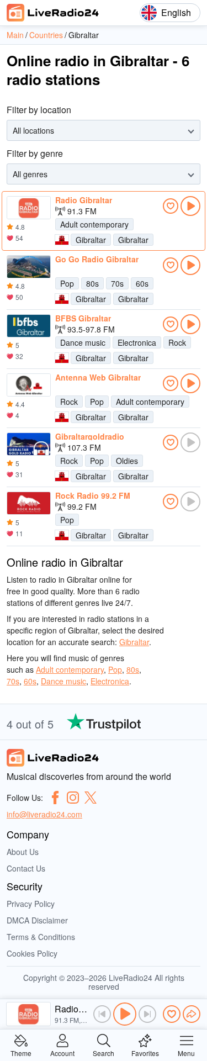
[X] (90, 797)
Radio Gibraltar (83, 200)
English (176, 12)
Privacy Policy (31, 903)
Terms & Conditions (41, 936)
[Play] (124, 1014)
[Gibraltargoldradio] (29, 444)
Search (103, 1052)
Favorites (145, 1052)
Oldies (127, 460)
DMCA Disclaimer (37, 920)
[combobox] (14, 130)
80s (92, 283)
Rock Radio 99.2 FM (92, 495)
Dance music (82, 342)
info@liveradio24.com (44, 814)
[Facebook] (55, 797)
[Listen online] (190, 206)
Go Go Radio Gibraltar (97, 259)
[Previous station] (102, 1014)
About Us (23, 851)
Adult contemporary (94, 224)
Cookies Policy (32, 953)
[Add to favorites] (170, 206)
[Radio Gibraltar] (29, 207)
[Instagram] (72, 797)
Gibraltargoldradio (89, 436)
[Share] (191, 1014)
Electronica (137, 342)
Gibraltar (91, 239)
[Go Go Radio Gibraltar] (29, 266)
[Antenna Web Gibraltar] (29, 385)
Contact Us (26, 868)
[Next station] (147, 1014)
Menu (186, 1052)
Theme (20, 1052)
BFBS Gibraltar (83, 318)
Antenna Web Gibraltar (98, 377)
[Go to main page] (53, 13)
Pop (67, 283)
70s (117, 283)
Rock (177, 342)
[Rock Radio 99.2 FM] (29, 503)
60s (142, 283)
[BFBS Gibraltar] (29, 325)
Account (62, 1052)
